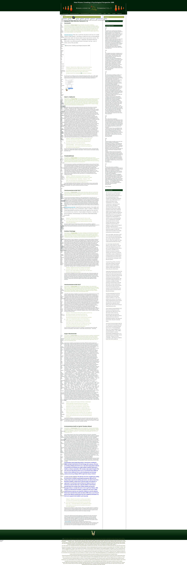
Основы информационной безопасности (95, 547)
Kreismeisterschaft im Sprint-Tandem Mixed (78, 426)
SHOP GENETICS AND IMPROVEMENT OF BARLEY (104, 548)
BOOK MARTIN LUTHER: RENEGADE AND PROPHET (96, 561)
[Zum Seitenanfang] (119, 544)
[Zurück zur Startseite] (92, 8)
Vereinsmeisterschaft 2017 (72, 190)
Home (1, 541)
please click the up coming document (107, 545)
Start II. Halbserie (69, 97)
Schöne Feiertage (69, 231)
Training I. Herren (108, 39)
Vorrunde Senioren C (68, 34)
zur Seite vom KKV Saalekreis (70, 476)
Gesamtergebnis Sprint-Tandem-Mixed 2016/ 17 (74, 462)
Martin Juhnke (74, 24)
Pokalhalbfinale (69, 156)
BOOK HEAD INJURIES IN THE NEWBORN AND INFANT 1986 (93, 556)
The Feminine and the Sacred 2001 (104, 558)
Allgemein (73, 67)
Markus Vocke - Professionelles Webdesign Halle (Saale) (80, 541)
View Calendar (108, 186)
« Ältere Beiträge (67, 521)
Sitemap (1, 540)
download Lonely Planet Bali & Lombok (83, 545)
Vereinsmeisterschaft (75, 218)
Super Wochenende (70, 333)
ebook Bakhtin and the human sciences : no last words (79, 549)
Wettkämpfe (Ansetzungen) (76, 176)
